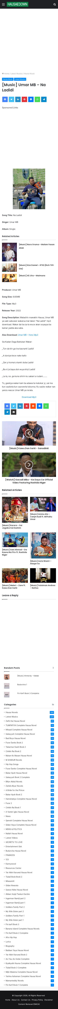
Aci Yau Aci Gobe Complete (17, 959)
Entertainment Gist (14, 846)
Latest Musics (16, 73)
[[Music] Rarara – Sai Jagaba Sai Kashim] (15, 510)
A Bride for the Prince (15, 790)
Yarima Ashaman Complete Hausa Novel (23, 976)
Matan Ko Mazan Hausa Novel (19, 756)
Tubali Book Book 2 (14, 877)
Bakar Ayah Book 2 (14, 794)
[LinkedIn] (18, 99)
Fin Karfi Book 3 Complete (28, 693)
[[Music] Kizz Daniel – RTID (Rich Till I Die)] (9, 267)
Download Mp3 (29, 397)
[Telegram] (44, 99)
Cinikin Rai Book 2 (13, 751)
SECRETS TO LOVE (14, 842)
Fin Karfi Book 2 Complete (17, 933)
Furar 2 (9, 803)
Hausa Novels (12, 712)
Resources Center (13, 868)
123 (7, 859)
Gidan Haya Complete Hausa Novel (21, 825)
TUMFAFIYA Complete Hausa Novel (21, 725)
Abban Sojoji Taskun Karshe (18, 894)
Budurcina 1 (22, 684)
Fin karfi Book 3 (12, 924)
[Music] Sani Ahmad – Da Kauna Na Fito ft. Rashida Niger (14, 552)
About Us (16, 1000)
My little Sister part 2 (15, 911)
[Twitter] (11, 99)
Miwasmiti (10, 881)
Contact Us (25, 1000)
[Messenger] (31, 99)
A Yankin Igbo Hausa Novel (17, 812)
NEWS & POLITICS (14, 829)
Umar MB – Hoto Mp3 (28, 335)
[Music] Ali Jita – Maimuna (32, 275)
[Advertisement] (29, 40)
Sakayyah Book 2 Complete (18, 777)
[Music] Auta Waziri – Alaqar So (40, 562)
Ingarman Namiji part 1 (15, 903)
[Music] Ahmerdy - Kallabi (28, 676)
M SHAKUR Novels (14, 760)
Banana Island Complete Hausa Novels (22, 929)
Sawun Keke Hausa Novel (17, 890)
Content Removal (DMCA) (29, 1004)
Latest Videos (12, 838)
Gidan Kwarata (12, 885)
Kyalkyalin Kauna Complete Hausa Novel (23, 963)
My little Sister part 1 (14, 920)
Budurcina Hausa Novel (16, 851)
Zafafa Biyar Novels (14, 786)
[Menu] (3, 5)
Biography (10, 946)
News (8, 816)
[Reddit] (33, 406)
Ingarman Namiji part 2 (15, 898)
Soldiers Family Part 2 (15, 907)
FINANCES (10, 855)
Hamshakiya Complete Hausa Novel (21, 799)
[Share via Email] (13, 412)
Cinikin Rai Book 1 (13, 807)
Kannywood (11, 864)
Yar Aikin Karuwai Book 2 (16, 955)
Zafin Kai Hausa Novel (15, 721)
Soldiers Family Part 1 (15, 916)
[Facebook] (5, 99)
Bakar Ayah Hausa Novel (16, 773)
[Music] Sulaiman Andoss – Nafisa (42, 586)
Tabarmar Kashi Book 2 (16, 747)
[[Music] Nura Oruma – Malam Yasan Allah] (9, 252)
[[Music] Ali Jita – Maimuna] (9, 278)
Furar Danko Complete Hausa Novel (21, 768)
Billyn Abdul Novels (14, 781)
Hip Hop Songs (12, 764)
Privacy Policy (37, 1000)
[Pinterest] (24, 99)
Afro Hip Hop (11, 937)
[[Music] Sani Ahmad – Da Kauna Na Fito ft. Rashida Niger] (15, 539)
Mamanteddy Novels (15, 981)
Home (6, 73)
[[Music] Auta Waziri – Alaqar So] (43, 545)
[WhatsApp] (37, 99)
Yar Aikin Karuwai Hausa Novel (19, 872)
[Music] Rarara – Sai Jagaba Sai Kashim (12, 526)
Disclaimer (48, 1000)
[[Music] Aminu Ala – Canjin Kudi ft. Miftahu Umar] (43, 504)
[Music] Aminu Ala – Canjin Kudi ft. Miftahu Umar (41, 517)
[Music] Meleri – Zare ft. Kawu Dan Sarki (14, 586)
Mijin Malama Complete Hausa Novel (21, 972)
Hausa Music (29, 73)
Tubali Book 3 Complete (16, 968)
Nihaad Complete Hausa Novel (19, 730)
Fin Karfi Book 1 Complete (17, 985)
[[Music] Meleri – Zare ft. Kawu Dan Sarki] (15, 575)
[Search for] (54, 5)
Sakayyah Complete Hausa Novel (20, 734)
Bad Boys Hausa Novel (15, 738)
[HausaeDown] (17, 4)
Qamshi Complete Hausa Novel (19, 820)
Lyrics (8, 942)
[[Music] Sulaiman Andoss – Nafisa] (43, 575)
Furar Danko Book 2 (14, 743)
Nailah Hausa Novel (14, 833)
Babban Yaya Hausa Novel (17, 950)
